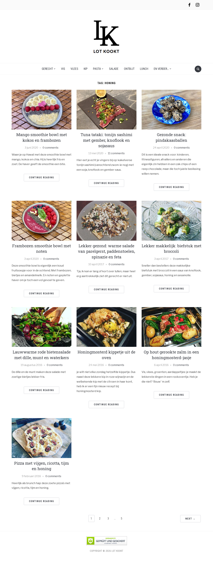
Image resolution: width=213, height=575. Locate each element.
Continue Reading (41, 177)
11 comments (116, 153)
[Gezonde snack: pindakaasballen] (171, 109)
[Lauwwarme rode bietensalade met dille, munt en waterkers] (41, 326)
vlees (74, 68)
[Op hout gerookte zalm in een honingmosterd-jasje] (171, 326)
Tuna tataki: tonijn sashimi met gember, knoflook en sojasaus (106, 140)
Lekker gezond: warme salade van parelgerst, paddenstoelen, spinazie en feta (106, 251)
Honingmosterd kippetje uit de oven (106, 354)
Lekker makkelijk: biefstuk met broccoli (171, 248)
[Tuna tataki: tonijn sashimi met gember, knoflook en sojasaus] (106, 109)
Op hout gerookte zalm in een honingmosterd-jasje (171, 354)
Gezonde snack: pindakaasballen (171, 137)
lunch (144, 68)
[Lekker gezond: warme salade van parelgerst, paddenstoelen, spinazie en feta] (106, 220)
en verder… (161, 68)
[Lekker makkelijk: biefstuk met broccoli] (171, 220)
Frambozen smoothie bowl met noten (41, 248)
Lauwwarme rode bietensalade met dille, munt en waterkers (42, 354)
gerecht (47, 68)
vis (63, 68)
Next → (190, 518)
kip (86, 68)
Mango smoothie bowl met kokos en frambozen (41, 137)
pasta (97, 68)
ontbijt (129, 68)
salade (113, 68)
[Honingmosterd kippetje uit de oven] (106, 326)
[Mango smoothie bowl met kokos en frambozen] (41, 109)
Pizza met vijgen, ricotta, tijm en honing (41, 465)
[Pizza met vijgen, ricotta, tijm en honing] (41, 437)
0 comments (50, 147)
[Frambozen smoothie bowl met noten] (41, 220)
